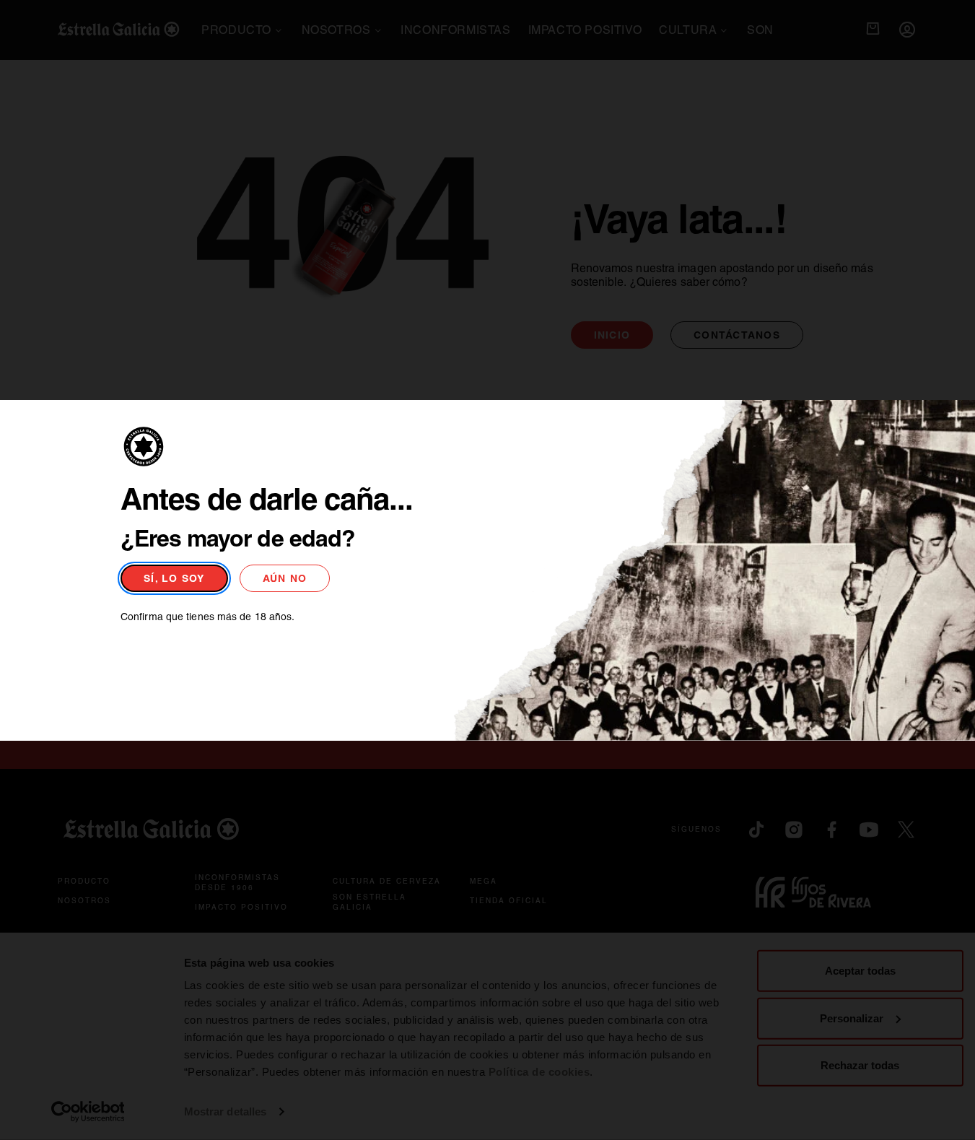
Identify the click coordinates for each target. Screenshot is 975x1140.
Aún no (285, 578)
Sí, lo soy (174, 578)
